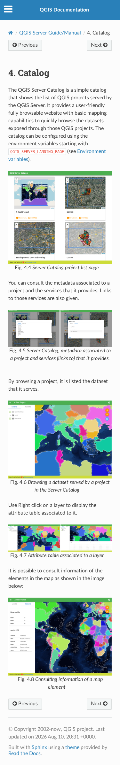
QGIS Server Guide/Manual (50, 32)
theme (72, 747)
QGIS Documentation (64, 9)
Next (97, 45)
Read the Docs (24, 753)
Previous (27, 45)
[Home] (10, 32)
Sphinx (39, 747)
